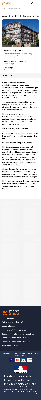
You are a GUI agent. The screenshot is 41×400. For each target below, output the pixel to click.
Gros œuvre (27, 16)
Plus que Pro (29, 353)
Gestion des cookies (10, 345)
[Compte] (36, 3)
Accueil (4, 16)
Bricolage (15, 16)
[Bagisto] (6, 3)
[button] (32, 3)
